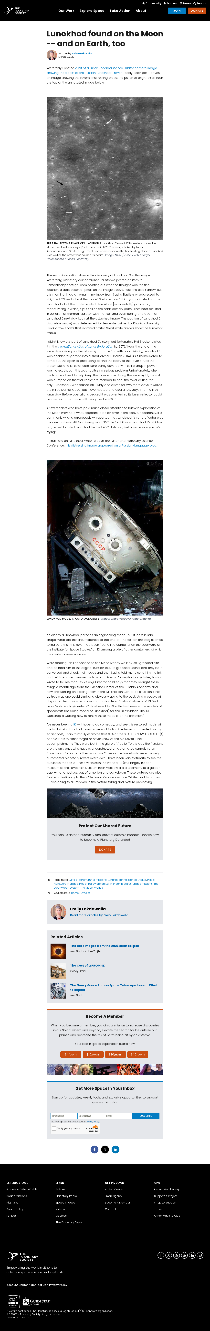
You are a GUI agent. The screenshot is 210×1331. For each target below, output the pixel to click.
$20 (115, 1054)
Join (177, 11)
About (141, 10)
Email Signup (113, 1196)
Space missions (143, 884)
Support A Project (166, 1196)
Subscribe (146, 1116)
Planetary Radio (66, 1196)
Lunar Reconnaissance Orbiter (127, 880)
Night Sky (13, 1202)
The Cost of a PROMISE (87, 965)
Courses (61, 1216)
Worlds (98, 888)
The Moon (86, 888)
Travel (158, 1209)
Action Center (114, 1189)
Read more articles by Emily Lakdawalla (99, 915)
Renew (187, 3)
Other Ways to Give (167, 1216)
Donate (197, 11)
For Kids (12, 1216)
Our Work (66, 10)
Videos (60, 1209)
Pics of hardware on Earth (95, 884)
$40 (138, 1054)
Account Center (17, 1285)
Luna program (78, 880)
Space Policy (15, 1209)
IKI (74, 724)
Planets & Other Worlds (22, 1189)
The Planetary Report (70, 1222)
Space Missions (17, 1196)
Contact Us (38, 1285)
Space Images (65, 1202)
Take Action (120, 10)
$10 (93, 1054)
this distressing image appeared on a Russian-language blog (111, 445)
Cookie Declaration (18, 1317)
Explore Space (92, 10)
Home (75, 893)
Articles (85, 893)
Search (201, 3)
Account (172, 3)
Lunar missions (97, 880)
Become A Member (117, 1202)
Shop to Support (165, 1202)
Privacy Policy (92, 1121)
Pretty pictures (122, 884)
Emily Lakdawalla (88, 909)
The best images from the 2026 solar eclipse (104, 946)
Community (153, 3)
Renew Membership (167, 1189)
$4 (71, 1054)
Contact (110, 1209)
